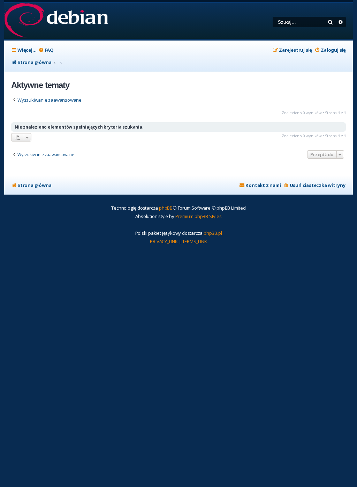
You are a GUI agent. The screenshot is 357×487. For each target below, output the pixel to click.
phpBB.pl (213, 233)
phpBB (166, 208)
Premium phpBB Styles (198, 216)
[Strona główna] (56, 21)
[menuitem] (46, 50)
